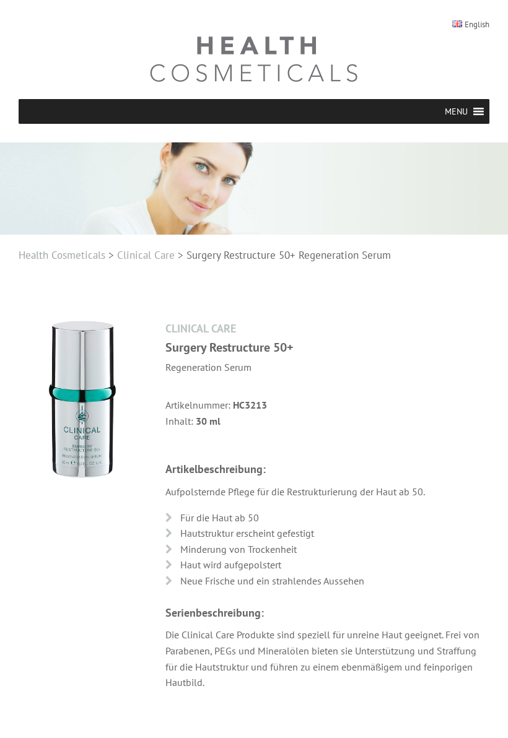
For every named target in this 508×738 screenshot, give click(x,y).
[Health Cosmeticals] (254, 59)
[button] (456, 111)
